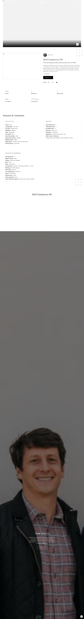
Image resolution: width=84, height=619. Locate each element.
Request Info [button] (48, 77)
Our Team (11, 2)
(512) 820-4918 (76, 2)
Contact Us (68, 2)
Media (17, 2)
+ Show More (46, 73)
